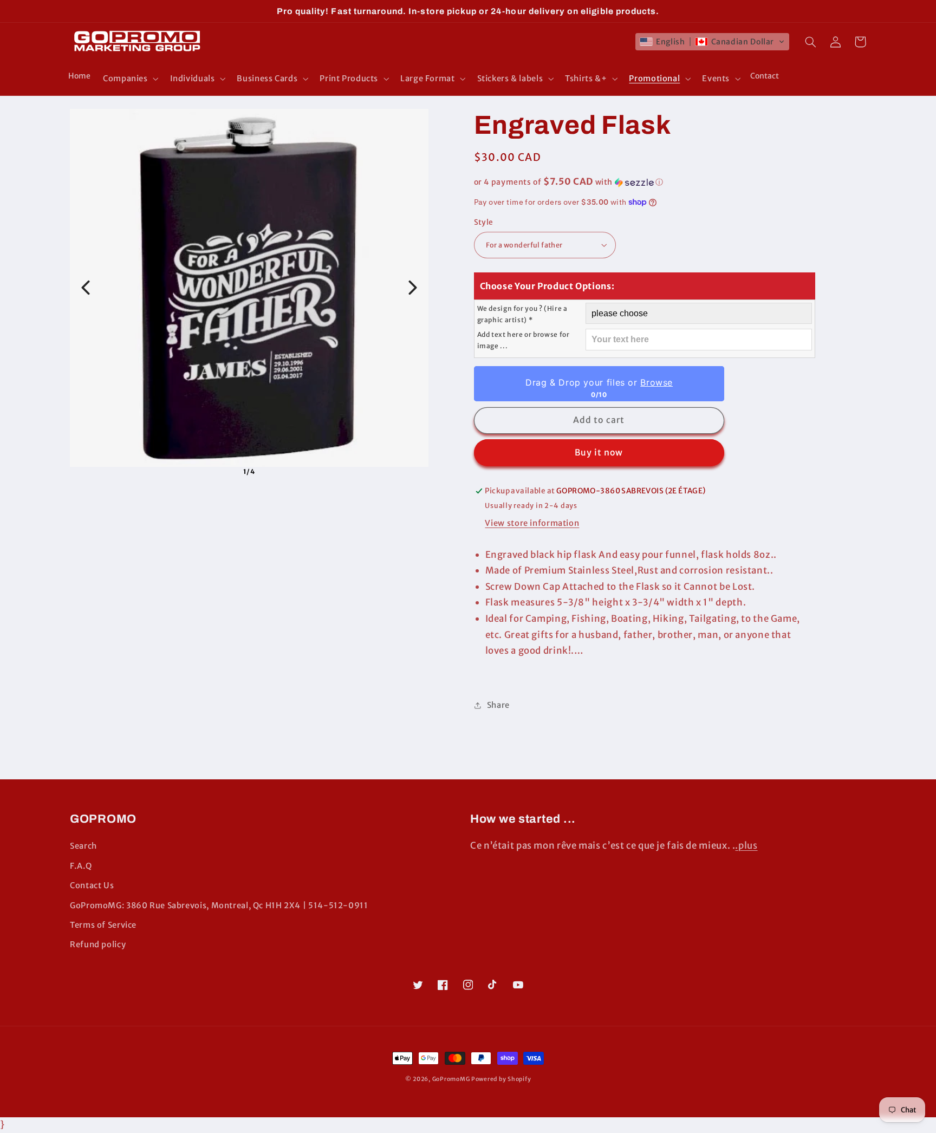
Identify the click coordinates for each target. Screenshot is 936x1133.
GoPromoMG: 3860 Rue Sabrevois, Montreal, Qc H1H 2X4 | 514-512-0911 (219, 905)
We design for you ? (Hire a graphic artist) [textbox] (522, 314)
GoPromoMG (451, 1079)
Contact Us (92, 885)
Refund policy (98, 944)
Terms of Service (103, 925)
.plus (746, 845)
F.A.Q (81, 866)
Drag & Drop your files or (598, 382)
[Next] (412, 287)
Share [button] (498, 705)
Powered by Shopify (501, 1079)
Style (483, 222)
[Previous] (85, 287)
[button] (129, 78)
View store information (532, 523)
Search (83, 846)
